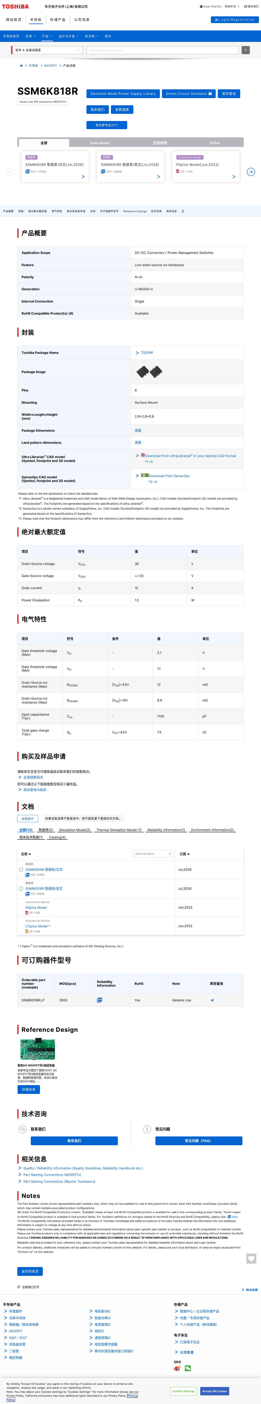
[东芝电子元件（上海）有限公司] (66, 6)
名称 (24, 854)
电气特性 (57, 211)
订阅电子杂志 (190, 1342)
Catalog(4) (57, 837)
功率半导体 (17, 1318)
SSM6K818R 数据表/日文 (44, 869)
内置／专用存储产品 (194, 1318)
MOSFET (50, 65)
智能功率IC (103, 1318)
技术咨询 (156, 211)
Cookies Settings (183, 1391)
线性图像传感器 (106, 1344)
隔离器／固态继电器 (24, 1324)
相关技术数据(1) (31, 837)
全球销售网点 (33, 777)
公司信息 (187, 1352)
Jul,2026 (184, 869)
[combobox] (163, 50)
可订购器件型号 (109, 211)
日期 (183, 854)
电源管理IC (103, 1324)
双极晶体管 (17, 1344)
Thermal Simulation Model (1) (119, 830)
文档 (92, 211)
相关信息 (171, 211)
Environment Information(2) (212, 830)
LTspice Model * (37, 926)
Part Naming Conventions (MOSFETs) (52, 1175)
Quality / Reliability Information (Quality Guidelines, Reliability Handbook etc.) (83, 1168)
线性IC (99, 1331)
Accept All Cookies (214, 1391)
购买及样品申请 (76, 211)
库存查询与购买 (34, 790)
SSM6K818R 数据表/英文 (44, 888)
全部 (44, 143)
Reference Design (135, 211)
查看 (138, 430)
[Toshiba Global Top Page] (23, 6)
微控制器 (15, 1358)
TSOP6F (147, 353)
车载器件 (15, 1311)
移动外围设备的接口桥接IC (114, 1351)
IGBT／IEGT (18, 1338)
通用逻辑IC (103, 1338)
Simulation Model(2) (74, 830)
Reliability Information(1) (166, 830)
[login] (251, 1259)
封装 (21, 211)
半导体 (33, 65)
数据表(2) (46, 830)
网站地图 (252, 1289)
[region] (130, 1391)
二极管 (14, 1351)
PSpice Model (36, 907)
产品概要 (8, 211)
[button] (220, 6)
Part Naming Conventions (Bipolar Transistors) (59, 1181)
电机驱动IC (103, 1311)
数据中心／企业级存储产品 (199, 1311)
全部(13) (26, 830)
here (234, 1216)
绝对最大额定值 (37, 211)
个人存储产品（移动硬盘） (199, 1324)
